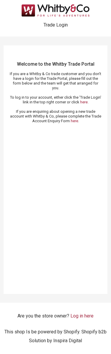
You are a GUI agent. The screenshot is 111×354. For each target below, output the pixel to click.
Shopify (71, 332)
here (84, 102)
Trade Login (56, 25)
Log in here (82, 316)
